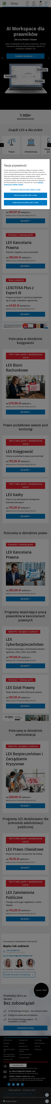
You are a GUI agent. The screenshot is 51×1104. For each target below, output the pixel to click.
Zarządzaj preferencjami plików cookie (26, 190)
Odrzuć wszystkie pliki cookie (25, 195)
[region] (25, 184)
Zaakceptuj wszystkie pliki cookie (25, 203)
